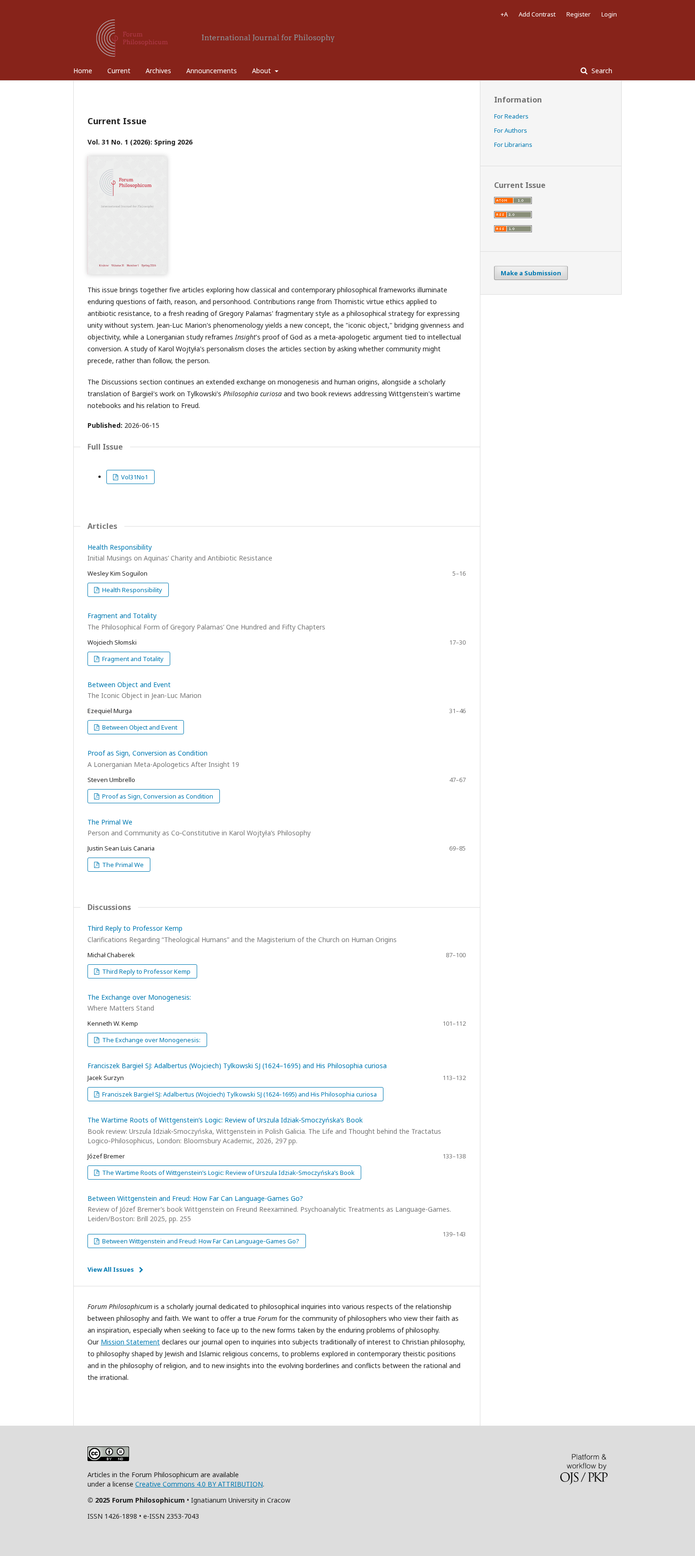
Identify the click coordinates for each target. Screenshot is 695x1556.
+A (504, 14)
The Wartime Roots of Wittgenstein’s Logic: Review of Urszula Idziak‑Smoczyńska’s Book (264, 1130)
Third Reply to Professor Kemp (146, 971)
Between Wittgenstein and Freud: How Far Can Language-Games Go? (269, 1209)
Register (578, 14)
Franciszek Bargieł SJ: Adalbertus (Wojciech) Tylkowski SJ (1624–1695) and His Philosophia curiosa (237, 1065)
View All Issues (110, 1269)
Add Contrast (537, 14)
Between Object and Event (139, 727)
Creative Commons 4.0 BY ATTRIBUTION (199, 1483)
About (262, 70)
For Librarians (513, 144)
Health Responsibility (131, 590)
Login (609, 14)
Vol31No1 (134, 477)
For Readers (511, 116)
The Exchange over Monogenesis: (150, 1040)
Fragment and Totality (132, 659)
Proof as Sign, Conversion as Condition (157, 796)
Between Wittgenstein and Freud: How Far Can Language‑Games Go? (200, 1241)
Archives (158, 70)
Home (82, 70)
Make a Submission (531, 273)
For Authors (510, 130)
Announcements (211, 70)
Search (601, 70)
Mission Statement (130, 1341)
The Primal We (122, 864)
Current (118, 70)
